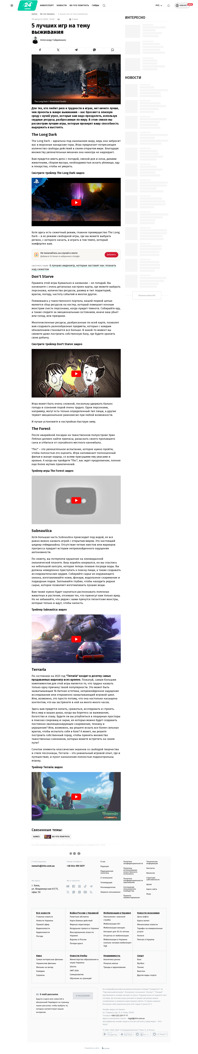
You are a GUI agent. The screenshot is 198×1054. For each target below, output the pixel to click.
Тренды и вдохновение (114, 967)
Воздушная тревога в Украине (84, 928)
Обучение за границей (80, 978)
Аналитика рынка (111, 959)
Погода (39, 936)
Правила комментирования (131, 897)
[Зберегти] (112, 50)
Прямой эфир (42, 924)
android (110, 1034)
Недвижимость (111, 955)
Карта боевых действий (81, 920)
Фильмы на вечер (44, 967)
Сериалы (40, 975)
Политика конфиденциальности (133, 862)
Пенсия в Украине (145, 939)
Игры (148, 894)
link (67, 886)
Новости (62, 5)
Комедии (40, 971)
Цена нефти (143, 916)
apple (126, 1034)
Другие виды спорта (146, 975)
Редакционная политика (106, 872)
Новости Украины (44, 920)
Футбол (140, 963)
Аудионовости (43, 932)
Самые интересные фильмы (49, 959)
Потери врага (76, 943)
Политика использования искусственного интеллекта (130, 871)
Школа (73, 966)
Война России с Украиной (84, 913)
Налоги (140, 935)
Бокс (139, 959)
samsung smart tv (160, 1034)
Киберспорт (47, 5)
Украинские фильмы (46, 963)
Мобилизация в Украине (117, 913)
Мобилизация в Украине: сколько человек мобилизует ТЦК (117, 942)
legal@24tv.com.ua (136, 1018)
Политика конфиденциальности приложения (133, 880)
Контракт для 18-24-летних (116, 931)
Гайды (95, 5)
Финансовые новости (147, 924)
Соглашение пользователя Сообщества (129, 889)
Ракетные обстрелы (79, 916)
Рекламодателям (107, 887)
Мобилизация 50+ (111, 924)
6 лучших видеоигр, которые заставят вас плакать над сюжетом (74, 267)
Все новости (43, 913)
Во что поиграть (79, 5)
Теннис (140, 967)
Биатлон (141, 971)
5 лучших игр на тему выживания (73, 14)
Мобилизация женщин (114, 927)
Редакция (104, 866)
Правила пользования (110, 892)
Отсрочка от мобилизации (116, 935)
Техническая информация (152, 862)
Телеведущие (106, 883)
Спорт (140, 955)
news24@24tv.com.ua (43, 866)
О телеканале (106, 878)
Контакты (150, 868)
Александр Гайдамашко (53, 40)
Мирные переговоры (80, 924)
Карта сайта (151, 889)
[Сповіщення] (169, 5)
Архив (149, 884)
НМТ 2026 (74, 970)
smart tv (143, 1034)
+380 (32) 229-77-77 (119, 1015)
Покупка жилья (110, 963)
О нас (102, 862)
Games (35, 14)
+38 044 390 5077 (76, 866)
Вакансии (150, 873)
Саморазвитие (77, 974)
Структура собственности (153, 879)
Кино (39, 955)
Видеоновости (43, 928)
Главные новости (44, 916)
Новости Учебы (78, 955)
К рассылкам (83, 996)
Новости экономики (148, 913)
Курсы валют (143, 920)
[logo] (27, 5)
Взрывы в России (78, 939)
